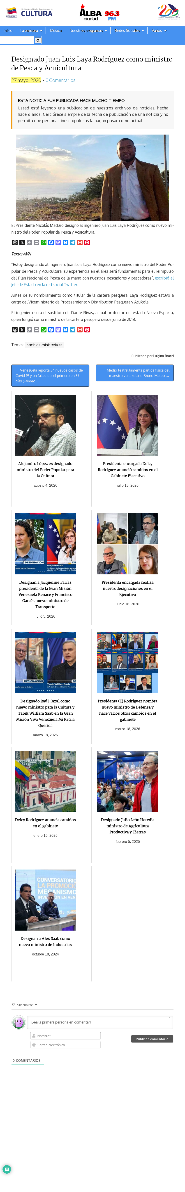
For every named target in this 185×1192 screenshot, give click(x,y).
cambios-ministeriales (44, 345)
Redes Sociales (127, 30)
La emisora (29, 30)
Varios (157, 30)
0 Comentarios (60, 80)
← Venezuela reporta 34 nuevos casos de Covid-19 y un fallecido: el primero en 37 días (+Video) (49, 375)
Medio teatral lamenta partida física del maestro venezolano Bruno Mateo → (138, 373)
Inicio (7, 30)
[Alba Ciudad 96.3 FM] (92, 13)
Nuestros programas (86, 30)
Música (56, 30)
